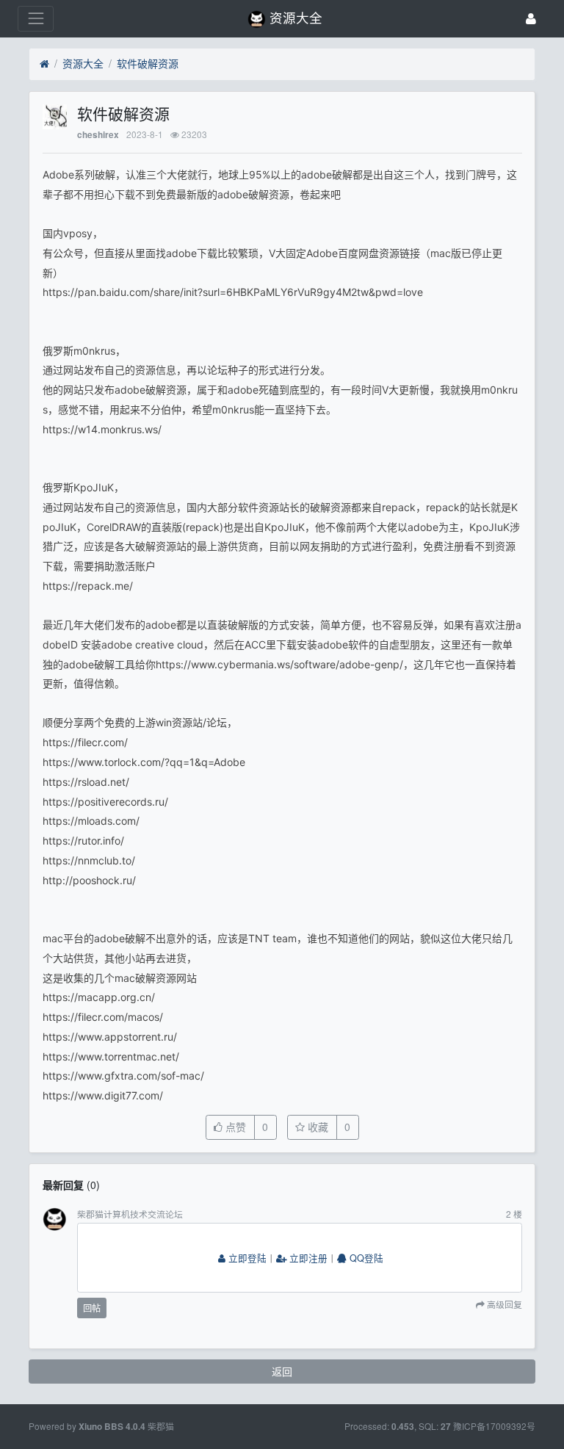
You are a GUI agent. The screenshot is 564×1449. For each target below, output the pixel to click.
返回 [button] (282, 1371)
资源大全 (83, 63)
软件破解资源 (147, 63)
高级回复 (503, 1305)
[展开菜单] (36, 19)
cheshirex (98, 135)
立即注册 (307, 1258)
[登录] (531, 19)
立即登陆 (246, 1258)
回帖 (92, 1307)
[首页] (44, 64)
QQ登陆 (365, 1258)
